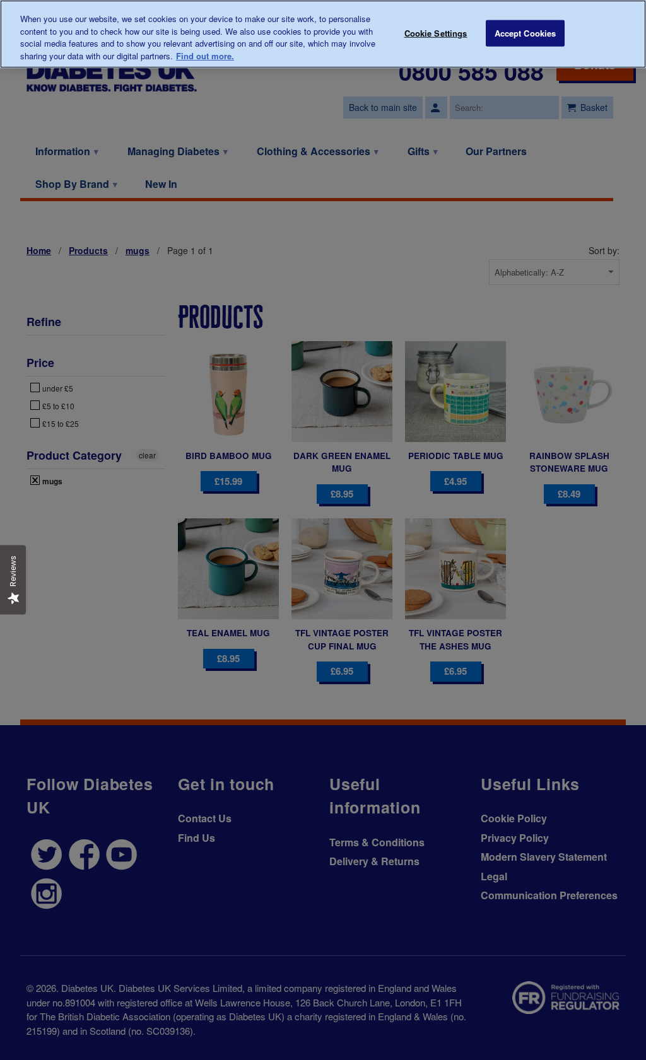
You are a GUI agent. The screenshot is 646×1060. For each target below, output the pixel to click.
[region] (323, 34)
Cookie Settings (435, 33)
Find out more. (205, 56)
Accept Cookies (525, 33)
